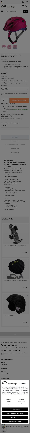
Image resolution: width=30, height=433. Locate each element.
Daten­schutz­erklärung (8, 396)
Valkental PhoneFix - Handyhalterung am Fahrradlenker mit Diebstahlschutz (15, 246)
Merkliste (4, 125)
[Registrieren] (23, 2)
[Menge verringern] (7, 101)
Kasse (8, 373)
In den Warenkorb (19, 100)
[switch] (3, 431)
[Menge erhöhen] (7, 99)
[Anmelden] (27, 2)
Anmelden (3, 362)
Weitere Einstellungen (15, 421)
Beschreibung (15, 137)
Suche (25, 11)
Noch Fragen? (15, 152)
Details (4, 111)
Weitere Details (15, 141)
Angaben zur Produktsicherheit (15, 145)
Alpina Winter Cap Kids (10, 315)
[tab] (15, 137)
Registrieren (4, 364)
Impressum (18, 396)
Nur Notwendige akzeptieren (15, 413)
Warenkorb (3, 373)
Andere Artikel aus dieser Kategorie (11, 123)
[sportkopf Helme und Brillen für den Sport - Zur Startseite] (8, 6)
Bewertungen (15, 148)
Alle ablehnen (15, 417)
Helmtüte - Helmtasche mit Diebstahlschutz (15, 280)
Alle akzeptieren (15, 409)
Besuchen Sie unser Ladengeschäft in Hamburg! (15, 93)
